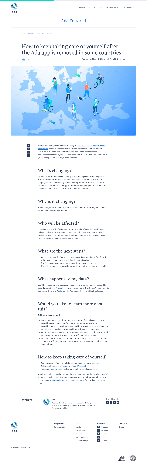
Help (94, 7)
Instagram (67, 366)
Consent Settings (82, 441)
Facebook (82, 366)
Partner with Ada (111, 7)
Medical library (84, 7)
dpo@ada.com (76, 380)
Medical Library (57, 369)
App (100, 7)
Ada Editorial (73, 20)
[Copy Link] (28, 145)
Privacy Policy (61, 288)
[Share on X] (28, 149)
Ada (28, 59)
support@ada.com (57, 380)
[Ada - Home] (14, 9)
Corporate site (59, 427)
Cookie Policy (81, 434)
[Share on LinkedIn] (28, 152)
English (129, 7)
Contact (121, 427)
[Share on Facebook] (28, 155)
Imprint (78, 427)
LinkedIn (104, 434)
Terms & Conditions (83, 437)
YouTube (104, 441)
